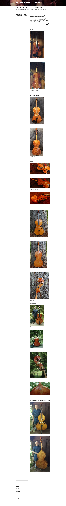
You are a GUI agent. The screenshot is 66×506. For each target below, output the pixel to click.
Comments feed (17, 498)
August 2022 (17, 482)
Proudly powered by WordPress (19, 504)
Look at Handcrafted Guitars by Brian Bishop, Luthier (22, 9)
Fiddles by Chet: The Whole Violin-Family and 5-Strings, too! (38, 9)
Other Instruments (18, 491)
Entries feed (17, 497)
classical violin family (46, 19)
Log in (16, 495)
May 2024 (17, 481)
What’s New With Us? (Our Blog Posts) (38, 7)
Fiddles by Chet (17, 488)
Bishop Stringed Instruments (29, 2)
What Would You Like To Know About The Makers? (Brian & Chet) (24, 7)
